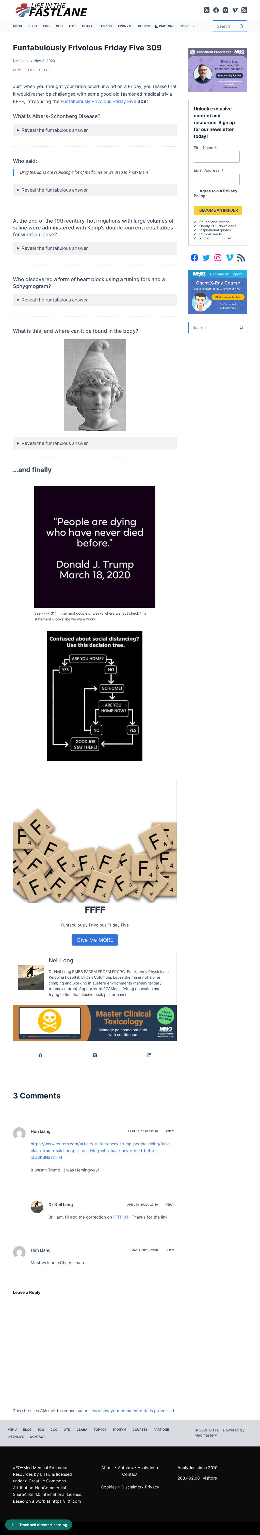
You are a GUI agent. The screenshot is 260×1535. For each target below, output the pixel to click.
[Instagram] (225, 10)
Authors (125, 1467)
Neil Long (61, 960)
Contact (37, 1437)
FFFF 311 (121, 1217)
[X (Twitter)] (206, 10)
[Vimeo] (235, 10)
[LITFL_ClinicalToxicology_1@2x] (95, 1022)
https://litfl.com (66, 1501)
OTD (72, 26)
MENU (17, 26)
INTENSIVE (16, 1437)
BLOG (32, 26)
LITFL (45, 1474)
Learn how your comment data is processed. (132, 1410)
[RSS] (244, 10)
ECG (46, 26)
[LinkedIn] (149, 1055)
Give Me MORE (95, 940)
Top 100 (105, 26)
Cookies (109, 1486)
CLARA (87, 26)
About (107, 1467)
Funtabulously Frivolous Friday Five (98, 101)
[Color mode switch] (155, 26)
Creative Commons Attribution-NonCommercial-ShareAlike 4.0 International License (47, 1487)
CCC (59, 26)
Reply (170, 1131)
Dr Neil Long (60, 1204)
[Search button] (241, 26)
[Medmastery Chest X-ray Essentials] (217, 291)
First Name (205, 147)
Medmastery (205, 1435)
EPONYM (125, 26)
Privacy (152, 1486)
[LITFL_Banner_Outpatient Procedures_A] (217, 69)
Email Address (208, 170)
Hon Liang (41, 1250)
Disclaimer (131, 1486)
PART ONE (166, 26)
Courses (145, 26)
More (185, 26)
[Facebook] (216, 10)
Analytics (146, 1467)
